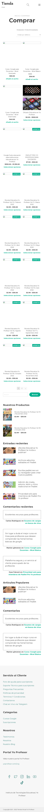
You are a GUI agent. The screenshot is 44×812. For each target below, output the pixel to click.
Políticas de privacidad (13, 693)
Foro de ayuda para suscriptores (18, 682)
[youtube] (34, 777)
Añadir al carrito (12, 79)
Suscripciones (9, 722)
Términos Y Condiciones (14, 697)
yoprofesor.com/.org (11, 764)
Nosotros (7, 740)
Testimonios (8, 737)
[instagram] (22, 777)
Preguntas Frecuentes (13, 689)
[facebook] (9, 777)
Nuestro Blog (9, 744)
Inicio (17, 16)
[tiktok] (22, 783)
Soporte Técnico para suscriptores (18, 685)
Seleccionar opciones (31, 120)
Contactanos (9, 700)
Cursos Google (9, 719)
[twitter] (15, 777)
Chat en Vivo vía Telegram (15, 704)
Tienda (7, 3)
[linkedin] (28, 777)
